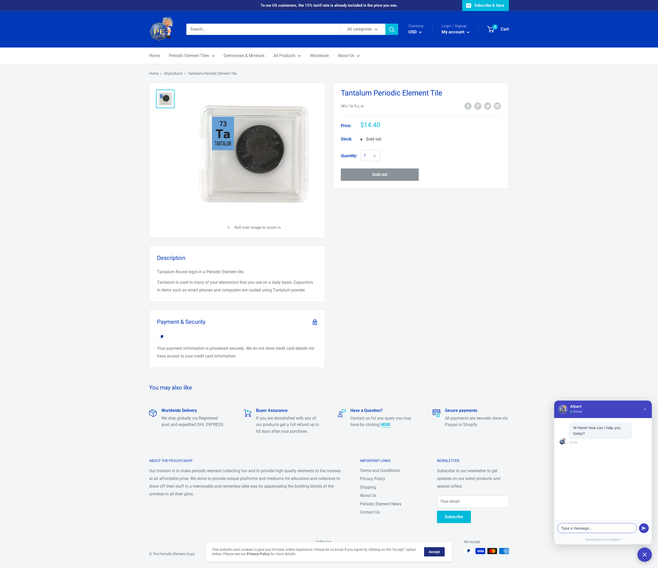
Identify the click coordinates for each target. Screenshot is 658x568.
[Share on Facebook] (468, 106)
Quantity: (349, 155)
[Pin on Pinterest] (477, 106)
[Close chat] (644, 554)
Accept (434, 552)
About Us (368, 495)
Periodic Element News (380, 503)
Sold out (379, 174)
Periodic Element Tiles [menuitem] (189, 55)
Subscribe (454, 516)
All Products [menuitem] (284, 55)
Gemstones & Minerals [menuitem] (244, 55)
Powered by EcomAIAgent (603, 539)
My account (453, 31)
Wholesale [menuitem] (319, 55)
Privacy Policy (372, 478)
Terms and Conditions (380, 470)
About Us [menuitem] (346, 55)
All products (173, 73)
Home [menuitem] (154, 55)
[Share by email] (497, 106)
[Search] (391, 29)
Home (154, 73)
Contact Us (370, 512)
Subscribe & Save (489, 5)
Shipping (368, 487)
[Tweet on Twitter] (487, 106)
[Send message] (644, 528)
